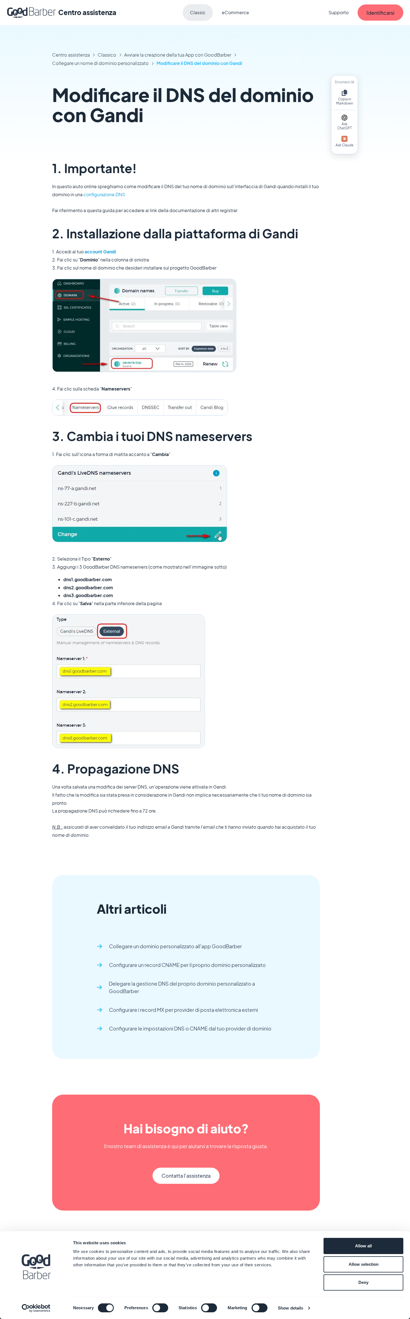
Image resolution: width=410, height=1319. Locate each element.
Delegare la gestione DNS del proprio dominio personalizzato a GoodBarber (182, 987)
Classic (198, 12)
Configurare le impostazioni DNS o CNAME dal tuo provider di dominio (190, 1028)
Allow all (363, 1245)
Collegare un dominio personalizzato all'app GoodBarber (175, 946)
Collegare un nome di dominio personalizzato (100, 63)
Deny (363, 1282)
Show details (290, 1308)
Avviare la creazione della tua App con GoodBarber (177, 55)
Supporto (339, 12)
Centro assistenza (71, 55)
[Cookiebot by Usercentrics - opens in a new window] (36, 1308)
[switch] (160, 1307)
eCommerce (235, 12)
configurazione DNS (104, 194)
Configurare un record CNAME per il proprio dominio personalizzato (187, 965)
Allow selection (363, 1264)
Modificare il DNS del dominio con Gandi (199, 63)
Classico (107, 55)
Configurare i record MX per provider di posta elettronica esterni (183, 1010)
